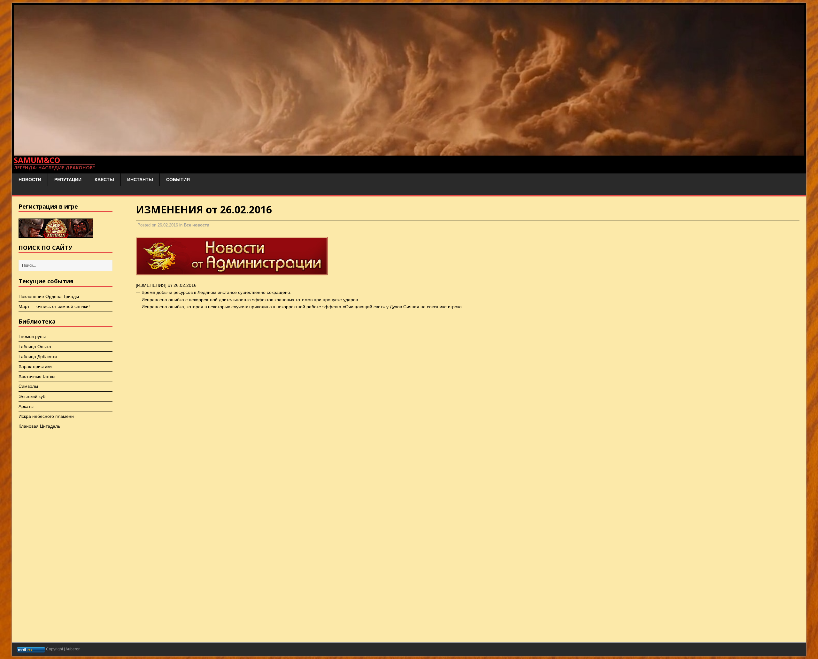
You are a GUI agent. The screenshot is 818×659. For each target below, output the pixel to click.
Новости (30, 179)
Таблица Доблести (38, 356)
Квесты (104, 179)
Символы (28, 386)
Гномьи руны (32, 336)
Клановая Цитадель (39, 426)
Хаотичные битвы (37, 376)
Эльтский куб (32, 396)
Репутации (67, 179)
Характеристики (35, 366)
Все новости (196, 225)
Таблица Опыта (35, 346)
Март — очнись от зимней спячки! (54, 306)
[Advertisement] (580, 183)
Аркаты (26, 406)
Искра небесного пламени (46, 416)
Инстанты (140, 179)
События (178, 179)
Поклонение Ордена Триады (49, 296)
